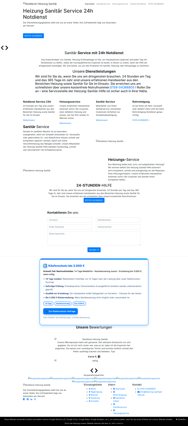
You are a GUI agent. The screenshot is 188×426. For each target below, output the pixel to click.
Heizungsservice (120, 4)
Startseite (90, 3)
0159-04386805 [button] (34, 35)
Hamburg (95, 398)
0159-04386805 (156, 4)
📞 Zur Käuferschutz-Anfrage (60, 311)
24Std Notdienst (138, 4)
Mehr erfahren (117, 423)
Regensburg (96, 392)
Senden (93, 249)
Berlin (93, 388)
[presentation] (2, 48)
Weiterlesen (28, 120)
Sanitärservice (103, 4)
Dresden (94, 401)
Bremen (94, 395)
